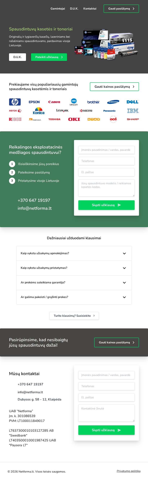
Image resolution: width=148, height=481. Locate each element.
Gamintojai (58, 9)
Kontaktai (89, 9)
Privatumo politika (128, 471)
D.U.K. (74, 9)
